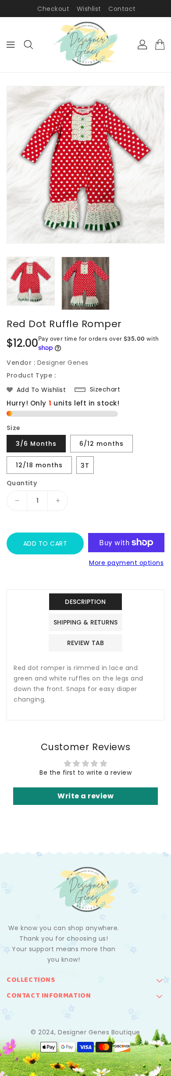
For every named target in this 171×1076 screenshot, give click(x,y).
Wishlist (89, 8)
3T (85, 465)
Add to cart (45, 543)
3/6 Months (36, 443)
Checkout (53, 8)
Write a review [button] (85, 796)
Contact (122, 8)
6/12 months (101, 443)
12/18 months (39, 465)
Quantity (22, 483)
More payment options (126, 562)
